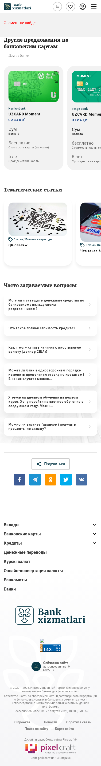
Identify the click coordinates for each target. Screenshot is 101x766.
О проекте (22, 722)
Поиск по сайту (36, 729)
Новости (50, 722)
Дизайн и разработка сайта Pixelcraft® (50, 739)
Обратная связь (78, 722)
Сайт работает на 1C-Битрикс (50, 758)
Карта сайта (64, 729)
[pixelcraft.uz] (50, 748)
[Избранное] (70, 6)
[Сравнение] (57, 6)
